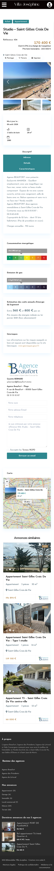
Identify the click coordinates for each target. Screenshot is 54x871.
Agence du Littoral (9, 777)
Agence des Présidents (10, 773)
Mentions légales (9, 865)
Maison (4, 806)
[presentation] (8, 83)
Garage (5, 794)
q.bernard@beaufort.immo (19, 382)
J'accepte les (22, 450)
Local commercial (8, 802)
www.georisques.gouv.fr (28, 346)
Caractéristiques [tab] (27, 169)
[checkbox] (8, 450)
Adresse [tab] (27, 157)
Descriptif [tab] (27, 152)
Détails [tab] (27, 163)
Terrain (4, 810)
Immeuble (5, 798)
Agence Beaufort (8, 770)
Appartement (21, 22)
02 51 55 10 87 (13, 395)
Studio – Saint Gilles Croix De (30, 490)
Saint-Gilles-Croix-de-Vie (16, 55)
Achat (7, 22)
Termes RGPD (28, 450)
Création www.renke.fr (37, 860)
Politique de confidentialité (28, 865)
